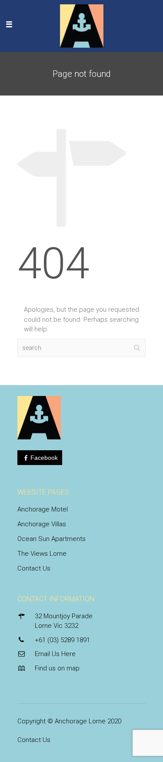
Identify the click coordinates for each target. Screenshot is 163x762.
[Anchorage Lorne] (81, 23)
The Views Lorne (42, 553)
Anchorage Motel (42, 509)
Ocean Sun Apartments (51, 539)
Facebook (44, 457)
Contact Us (33, 568)
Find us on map (57, 668)
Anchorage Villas (41, 524)
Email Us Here (55, 654)
